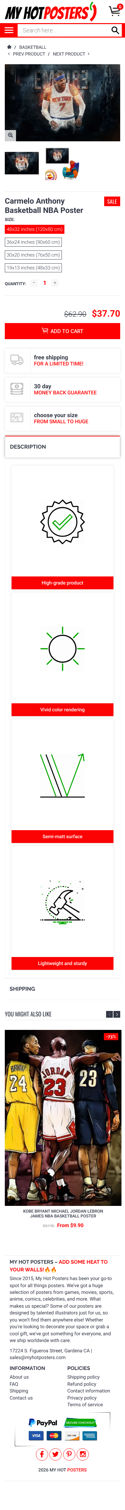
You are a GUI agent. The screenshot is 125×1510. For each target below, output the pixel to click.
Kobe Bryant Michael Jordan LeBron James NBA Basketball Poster (63, 1214)
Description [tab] (28, 446)
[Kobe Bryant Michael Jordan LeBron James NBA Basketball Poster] (63, 1118)
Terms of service (85, 1405)
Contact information (88, 1391)
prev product (30, 54)
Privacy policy (81, 1398)
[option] (22, 163)
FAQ (14, 1384)
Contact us (21, 1398)
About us (19, 1377)
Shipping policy (83, 1377)
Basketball (32, 47)
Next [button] (116, 1014)
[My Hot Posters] (50, 12)
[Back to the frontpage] (9, 47)
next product (70, 54)
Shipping (19, 1391)
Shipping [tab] (22, 989)
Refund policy (81, 1384)
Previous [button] (109, 1014)
